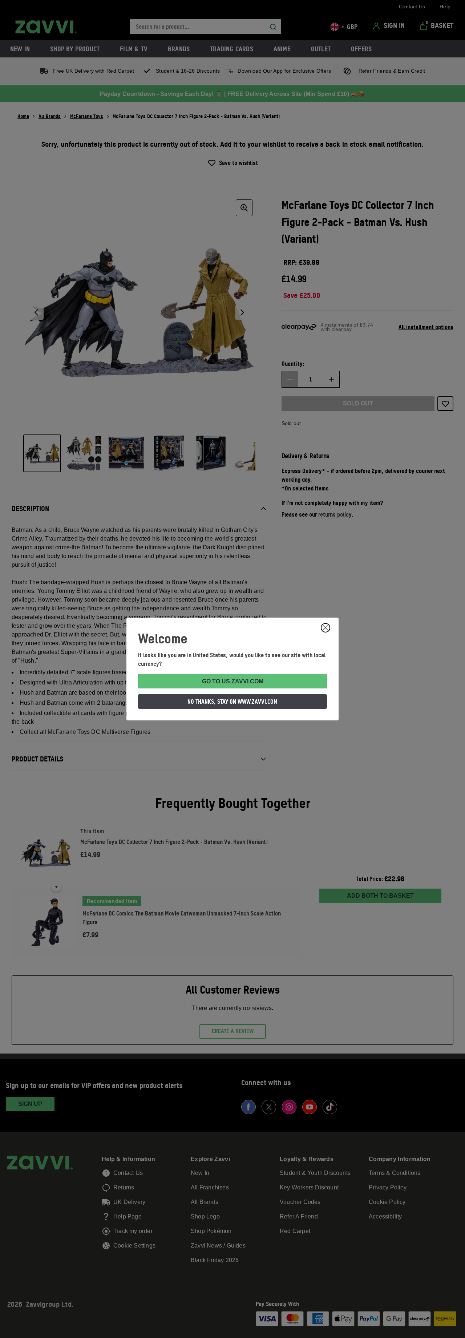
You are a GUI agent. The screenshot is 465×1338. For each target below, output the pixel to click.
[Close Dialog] (325, 627)
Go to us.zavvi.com (232, 681)
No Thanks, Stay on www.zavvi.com (232, 701)
